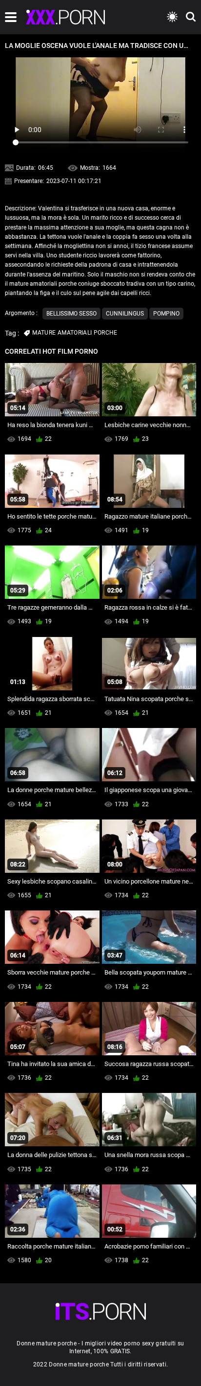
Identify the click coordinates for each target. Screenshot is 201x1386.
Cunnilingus (125, 313)
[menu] (11, 17)
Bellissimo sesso (71, 313)
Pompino (166, 313)
